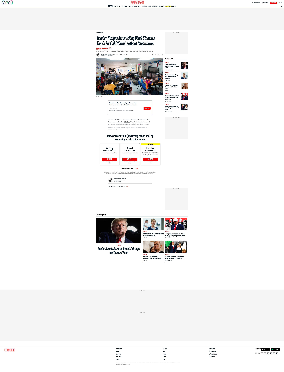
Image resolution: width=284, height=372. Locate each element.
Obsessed (134, 6)
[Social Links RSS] (274, 354)
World (164, 354)
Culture (164, 356)
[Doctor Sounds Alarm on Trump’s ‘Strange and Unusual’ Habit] (184, 68)
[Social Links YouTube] (271, 354)
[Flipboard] (277, 354)
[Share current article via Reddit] (162, 55)
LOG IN (280, 2)
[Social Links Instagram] (268, 354)
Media (129, 6)
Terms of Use (124, 110)
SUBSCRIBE (273, 2)
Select (109, 159)
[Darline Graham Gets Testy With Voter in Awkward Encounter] (184, 78)
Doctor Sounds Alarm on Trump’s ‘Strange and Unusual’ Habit (119, 250)
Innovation (161, 6)
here (127, 186)
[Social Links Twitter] (265, 354)
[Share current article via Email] (159, 55)
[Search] (282, 6)
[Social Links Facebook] (262, 354)
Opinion (149, 6)
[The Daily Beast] (137, 2)
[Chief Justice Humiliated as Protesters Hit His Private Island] (184, 89)
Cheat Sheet (117, 6)
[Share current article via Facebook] (152, 55)
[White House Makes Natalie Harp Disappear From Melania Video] (184, 110)
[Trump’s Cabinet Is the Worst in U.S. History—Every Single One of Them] (184, 99)
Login (136, 168)
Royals (139, 6)
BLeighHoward (118, 181)
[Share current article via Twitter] (155, 55)
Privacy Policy (131, 110)
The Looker (124, 6)
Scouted (173, 6)
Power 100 (155, 6)
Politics (144, 6)
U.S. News (167, 6)
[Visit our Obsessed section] (12, 2)
